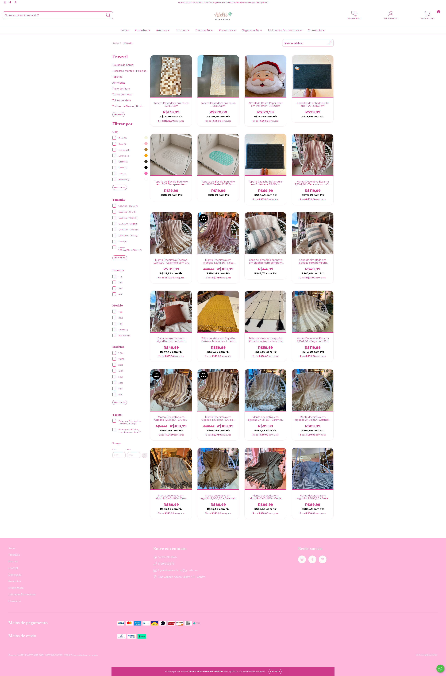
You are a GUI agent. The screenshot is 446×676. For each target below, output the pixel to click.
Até (129, 449)
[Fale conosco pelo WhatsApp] (440, 669)
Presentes (226, 30)
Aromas (162, 30)
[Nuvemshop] (427, 655)
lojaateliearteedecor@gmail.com (178, 570)
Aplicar (144, 455)
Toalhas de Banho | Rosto (127, 106)
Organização (251, 30)
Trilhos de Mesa (121, 100)
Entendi (275, 671)
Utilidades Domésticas (284, 30)
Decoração (203, 30)
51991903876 (166, 563)
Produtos (141, 30)
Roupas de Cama (122, 65)
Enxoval (181, 30)
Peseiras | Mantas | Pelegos (129, 70)
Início (125, 30)
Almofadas (118, 82)
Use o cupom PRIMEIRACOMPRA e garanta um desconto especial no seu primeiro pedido (223, 2)
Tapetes (117, 76)
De (113, 449)
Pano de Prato (121, 88)
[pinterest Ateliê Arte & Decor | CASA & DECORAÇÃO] (15, 2)
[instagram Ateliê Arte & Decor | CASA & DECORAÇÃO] (5, 2)
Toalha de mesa (121, 94)
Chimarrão (315, 30)
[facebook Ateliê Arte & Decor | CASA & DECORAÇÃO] (10, 2)
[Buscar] (108, 15)
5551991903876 (167, 557)
